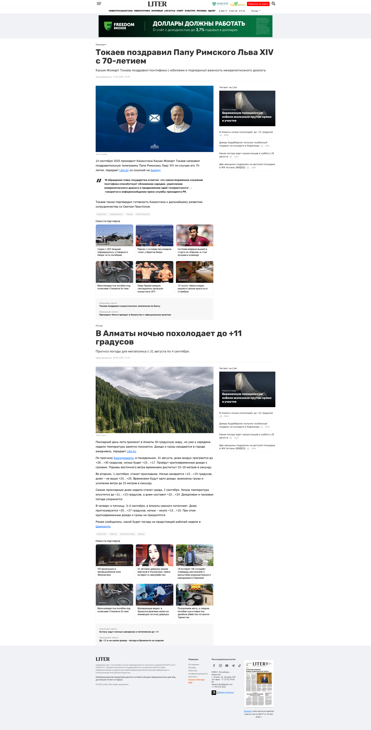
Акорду (156, 170)
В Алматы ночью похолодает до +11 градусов (246, 132)
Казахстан (101, 214)
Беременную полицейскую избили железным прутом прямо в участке (246, 116)
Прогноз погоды (127, 534)
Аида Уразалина (104, 77)
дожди (141, 534)
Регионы (201, 11)
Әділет (211, 11)
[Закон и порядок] (221, 4)
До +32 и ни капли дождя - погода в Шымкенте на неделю (131, 640)
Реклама (192, 667)
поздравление (116, 214)
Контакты (192, 677)
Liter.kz (124, 170)
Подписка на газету (258, 4)
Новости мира (142, 11)
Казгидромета (123, 457)
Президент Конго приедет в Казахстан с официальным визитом (135, 314)
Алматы (113, 534)
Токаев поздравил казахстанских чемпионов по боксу (129, 306)
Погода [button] (255, 11)
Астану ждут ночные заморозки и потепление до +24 (129, 632)
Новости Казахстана (121, 11)
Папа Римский (142, 214)
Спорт (180, 11)
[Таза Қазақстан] (238, 4)
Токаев (129, 214)
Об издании (193, 664)
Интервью (157, 11)
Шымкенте (103, 526)
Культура (190, 11)
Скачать (248, 711)
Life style (169, 11)
